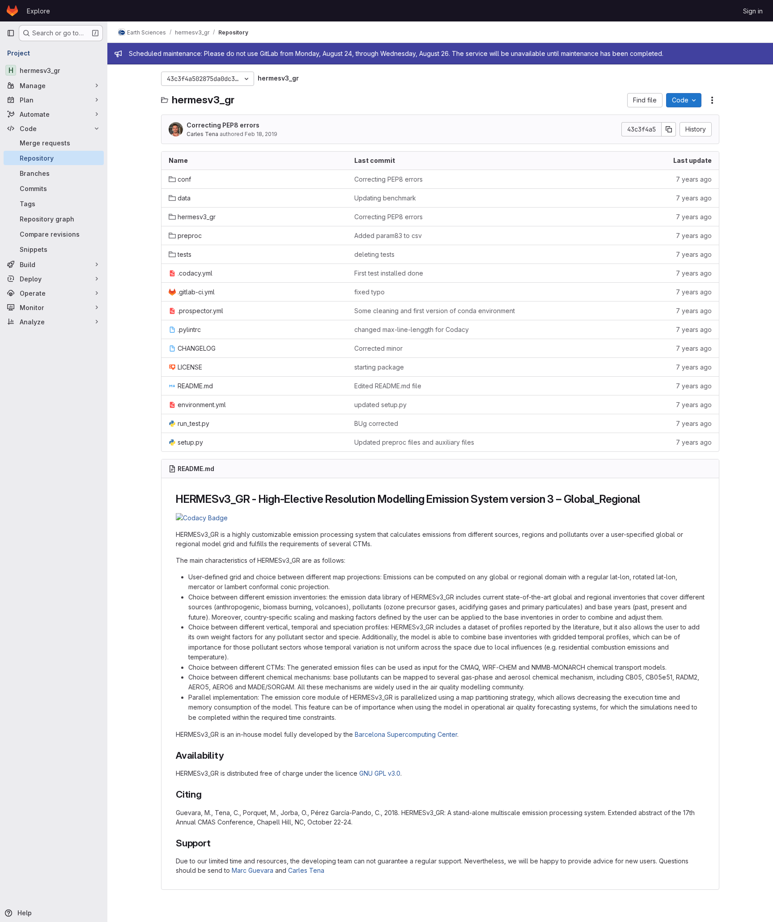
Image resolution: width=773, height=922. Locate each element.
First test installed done (388, 273)
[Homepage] (12, 11)
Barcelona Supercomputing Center (406, 734)
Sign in (753, 11)
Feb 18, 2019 (261, 134)
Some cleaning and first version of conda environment (434, 310)
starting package (379, 367)
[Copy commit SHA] (669, 129)
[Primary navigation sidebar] (11, 33)
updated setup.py (380, 404)
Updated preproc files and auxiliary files (414, 442)
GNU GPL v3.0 (379, 773)
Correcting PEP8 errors (223, 125)
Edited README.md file (387, 386)
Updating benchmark (385, 198)
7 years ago (694, 179)
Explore (38, 11)
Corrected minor (378, 348)
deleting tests (374, 254)
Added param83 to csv (388, 235)
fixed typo (369, 292)
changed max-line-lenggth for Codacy (411, 329)
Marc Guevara (252, 870)
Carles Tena (202, 134)
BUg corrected (376, 423)
